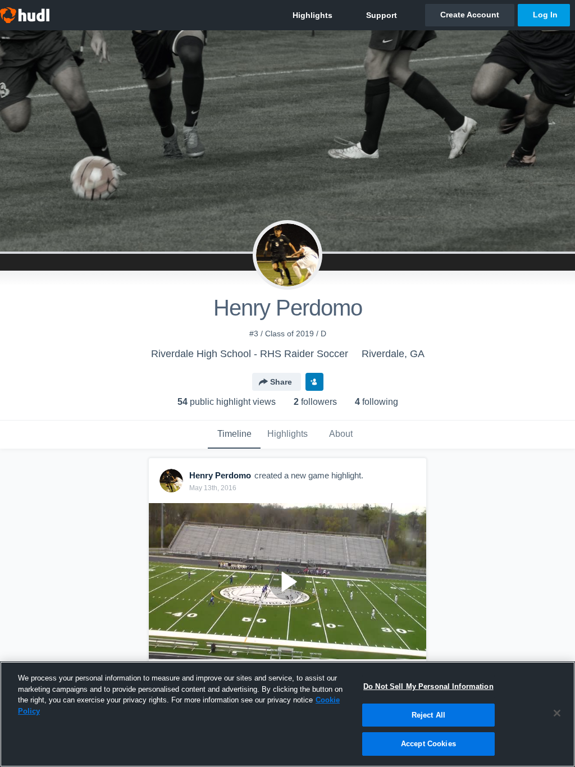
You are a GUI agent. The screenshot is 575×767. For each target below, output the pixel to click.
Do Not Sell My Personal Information (428, 686)
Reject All (428, 715)
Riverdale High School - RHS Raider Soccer (249, 353)
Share (281, 381)
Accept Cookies (428, 743)
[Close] (557, 713)
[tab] (234, 435)
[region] (287, 714)
